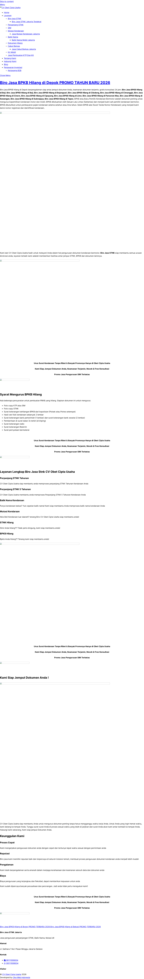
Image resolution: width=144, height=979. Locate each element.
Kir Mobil (12, 52)
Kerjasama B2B (14, 70)
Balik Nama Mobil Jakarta (23, 40)
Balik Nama (13, 37)
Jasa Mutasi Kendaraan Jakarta (26, 34)
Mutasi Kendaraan (16, 31)
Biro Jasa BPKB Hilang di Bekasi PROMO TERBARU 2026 (75, 927)
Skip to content (7, 1)
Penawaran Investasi (13, 67)
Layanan (7, 15)
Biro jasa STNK (14, 18)
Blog (6, 64)
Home (6, 12)
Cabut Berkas (14, 46)
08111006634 (12, 960)
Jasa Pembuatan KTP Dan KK (21, 55)
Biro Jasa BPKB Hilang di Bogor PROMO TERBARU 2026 (25, 927)
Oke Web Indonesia (21, 977)
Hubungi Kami (10, 61)
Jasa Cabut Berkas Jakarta (24, 49)
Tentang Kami (10, 58)
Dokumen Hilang (15, 43)
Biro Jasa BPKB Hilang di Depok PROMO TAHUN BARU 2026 (55, 82)
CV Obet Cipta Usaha (11, 974)
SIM (9, 28)
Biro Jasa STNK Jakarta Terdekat (26, 21)
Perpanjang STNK (16, 25)
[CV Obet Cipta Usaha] (10, 7)
